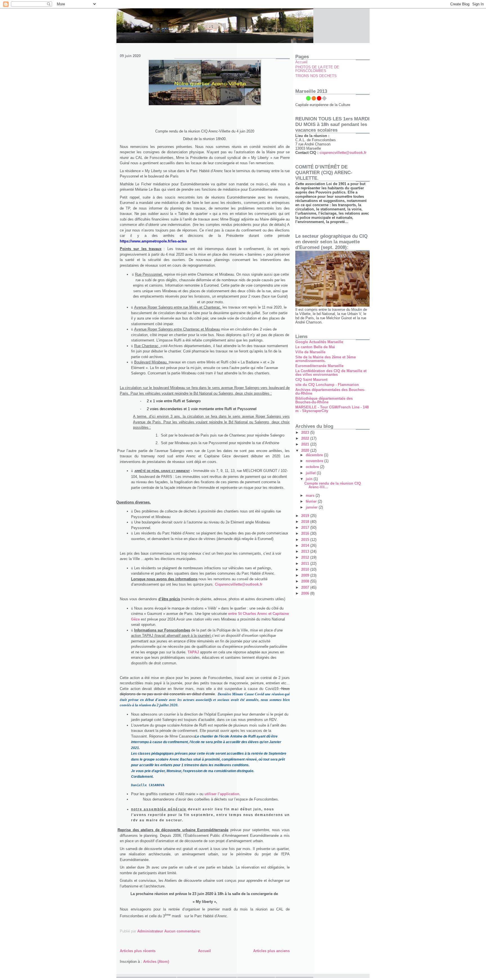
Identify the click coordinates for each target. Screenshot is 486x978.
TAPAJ (193, 652)
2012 (305, 557)
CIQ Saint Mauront (311, 379)
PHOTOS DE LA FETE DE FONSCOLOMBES (317, 69)
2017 (305, 527)
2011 (305, 563)
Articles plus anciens (271, 951)
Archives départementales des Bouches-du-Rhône (330, 391)
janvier (312, 507)
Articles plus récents (138, 951)
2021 (305, 444)
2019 (305, 516)
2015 (305, 540)
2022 (305, 438)
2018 (305, 522)
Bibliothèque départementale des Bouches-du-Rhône (324, 400)
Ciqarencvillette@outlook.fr (238, 584)
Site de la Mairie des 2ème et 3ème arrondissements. (325, 359)
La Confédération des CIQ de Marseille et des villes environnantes (330, 373)
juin (310, 479)
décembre (315, 455)
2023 (305, 432)
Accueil (204, 951)
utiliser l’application (221, 794)
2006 (305, 593)
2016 (305, 533)
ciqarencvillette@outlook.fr (343, 152)
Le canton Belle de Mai (315, 347)
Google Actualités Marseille (319, 342)
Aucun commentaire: (182, 931)
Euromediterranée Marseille (319, 366)
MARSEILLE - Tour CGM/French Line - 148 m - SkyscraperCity (332, 409)
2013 (305, 551)
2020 (305, 450)
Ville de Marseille (310, 352)
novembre (315, 461)
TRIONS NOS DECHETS (316, 76)
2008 (305, 581)
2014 (305, 545)
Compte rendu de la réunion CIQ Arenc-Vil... (332, 485)
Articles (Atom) (156, 961)
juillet (311, 473)
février (312, 501)
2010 (305, 569)
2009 (305, 575)
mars (311, 495)
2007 (305, 587)
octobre (313, 467)
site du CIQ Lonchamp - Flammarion (327, 385)
